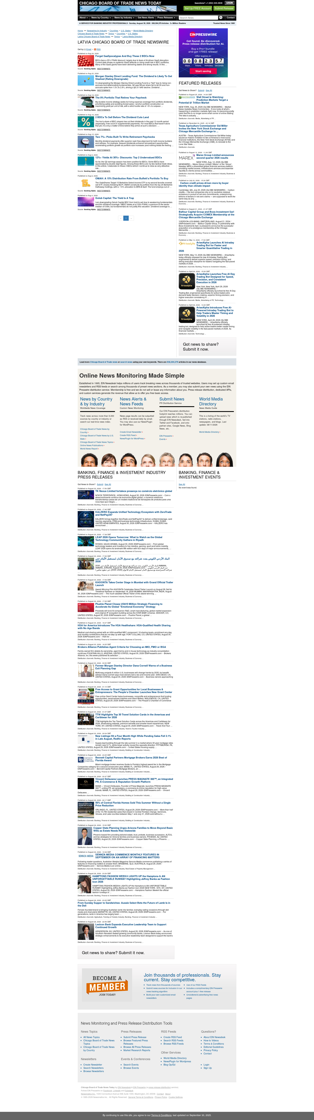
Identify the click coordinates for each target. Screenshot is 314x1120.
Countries (114, 30)
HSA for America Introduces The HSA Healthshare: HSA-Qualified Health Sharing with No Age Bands (124, 626)
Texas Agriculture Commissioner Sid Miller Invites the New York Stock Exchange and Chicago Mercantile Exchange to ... (203, 128)
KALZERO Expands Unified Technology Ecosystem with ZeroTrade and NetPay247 (133, 513)
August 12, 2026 (195, 152)
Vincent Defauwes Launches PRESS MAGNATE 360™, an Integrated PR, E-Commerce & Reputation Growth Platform (134, 780)
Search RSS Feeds (173, 1040)
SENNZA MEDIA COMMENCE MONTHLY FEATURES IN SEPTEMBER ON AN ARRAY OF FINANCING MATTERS (127, 856)
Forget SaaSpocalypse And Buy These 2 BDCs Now (124, 56)
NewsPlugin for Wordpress (177, 1061)
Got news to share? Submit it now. (201, 346)
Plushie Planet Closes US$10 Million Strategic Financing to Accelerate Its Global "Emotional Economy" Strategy (128, 605)
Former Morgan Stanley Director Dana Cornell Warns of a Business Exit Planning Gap (133, 667)
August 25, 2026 (195, 94)
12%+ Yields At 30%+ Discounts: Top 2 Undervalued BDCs (128, 157)
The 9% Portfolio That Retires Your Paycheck (121, 97)
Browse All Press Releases (137, 1047)
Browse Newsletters (93, 1071)
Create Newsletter (92, 1064)
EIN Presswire (165, 435)
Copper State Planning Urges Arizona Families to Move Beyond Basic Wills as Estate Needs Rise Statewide (133, 829)
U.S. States (126, 30)
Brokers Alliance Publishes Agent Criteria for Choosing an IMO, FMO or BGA (122, 647)
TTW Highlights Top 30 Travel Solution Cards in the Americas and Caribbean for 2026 (132, 716)
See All (209, 90)
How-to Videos (211, 1040)
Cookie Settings (176, 1097)
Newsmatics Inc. (88, 1093)
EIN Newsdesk (124, 1087)
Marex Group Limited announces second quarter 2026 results (215, 156)
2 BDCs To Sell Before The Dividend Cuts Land (122, 117)
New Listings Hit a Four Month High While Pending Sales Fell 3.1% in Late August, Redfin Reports (133, 737)
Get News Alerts (146, 17)
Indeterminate (103, 69)
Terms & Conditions (214, 1043)
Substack (129, 1090)
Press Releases (165, 17)
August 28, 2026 (94, 873)
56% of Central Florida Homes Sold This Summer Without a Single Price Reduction (133, 804)
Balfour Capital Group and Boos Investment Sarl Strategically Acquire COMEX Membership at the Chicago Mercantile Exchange (206, 214)
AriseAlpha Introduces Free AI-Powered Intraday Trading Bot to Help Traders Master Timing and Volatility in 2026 (215, 312)
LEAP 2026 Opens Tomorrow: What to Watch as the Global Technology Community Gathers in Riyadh (128, 538)
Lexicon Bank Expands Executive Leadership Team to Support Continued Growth (130, 926)
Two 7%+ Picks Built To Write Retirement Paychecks (125, 137)
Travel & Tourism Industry (134, 729)
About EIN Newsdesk (214, 1037)
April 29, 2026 (194, 271)
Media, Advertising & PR (204, 118)
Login (206, 1064)
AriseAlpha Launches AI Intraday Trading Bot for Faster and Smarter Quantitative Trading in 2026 (206, 247)
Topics (111, 33)
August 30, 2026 (94, 488)
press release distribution (159, 1087)
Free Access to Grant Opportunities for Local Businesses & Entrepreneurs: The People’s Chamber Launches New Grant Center (133, 690)
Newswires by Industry (97, 30)
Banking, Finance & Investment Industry (210, 173)
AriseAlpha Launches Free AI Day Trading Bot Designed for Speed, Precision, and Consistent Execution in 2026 (215, 278)
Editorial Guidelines (214, 1047)
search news (126, 361)
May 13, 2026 (194, 240)
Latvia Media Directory (132, 36)
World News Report (88, 448)
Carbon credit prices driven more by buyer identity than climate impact (204, 184)
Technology (219, 300)
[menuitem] (98, 1042)
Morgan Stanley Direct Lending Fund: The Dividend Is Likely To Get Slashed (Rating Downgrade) (133, 77)
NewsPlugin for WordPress (132, 438)
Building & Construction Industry (137, 750)
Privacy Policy (211, 1050)
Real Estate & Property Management (139, 869)
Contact (231, 17)
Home (80, 30)
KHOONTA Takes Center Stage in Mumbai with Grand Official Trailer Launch (134, 583)
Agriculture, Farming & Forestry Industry (109, 917)
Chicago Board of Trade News (91, 33)
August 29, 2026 (94, 755)
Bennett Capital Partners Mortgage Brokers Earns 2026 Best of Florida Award (131, 759)
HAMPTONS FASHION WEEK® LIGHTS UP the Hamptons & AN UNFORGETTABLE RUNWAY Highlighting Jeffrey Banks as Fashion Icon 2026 (131, 878)
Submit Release (224, 8)
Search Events (131, 1064)
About (82, 17)
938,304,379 (157, 23)
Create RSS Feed (128, 435)
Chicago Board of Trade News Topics (96, 442)
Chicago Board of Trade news (103, 361)
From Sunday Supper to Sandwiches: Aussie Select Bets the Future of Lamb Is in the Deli (124, 904)
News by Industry (123, 17)
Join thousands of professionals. (177, 974)
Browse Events (131, 1067)
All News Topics (91, 1037)
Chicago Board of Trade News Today (120, 3)
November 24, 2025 (196, 123)
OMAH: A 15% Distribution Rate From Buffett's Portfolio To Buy (131, 178)
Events (162, 439)
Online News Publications (91, 445)
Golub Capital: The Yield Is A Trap (114, 198)
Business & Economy (133, 505)
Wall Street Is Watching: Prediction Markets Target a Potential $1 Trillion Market (203, 99)
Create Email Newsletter (130, 431)
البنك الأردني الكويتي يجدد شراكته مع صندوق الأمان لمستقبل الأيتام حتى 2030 (132, 560)
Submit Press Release (134, 1037)
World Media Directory (143, 30)
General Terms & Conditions (140, 1097)
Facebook (107, 1090)
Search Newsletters (93, 1067)
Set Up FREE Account (198, 8)
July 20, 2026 (194, 180)
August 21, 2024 (195, 209)
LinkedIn (117, 1090)
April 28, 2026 (194, 305)
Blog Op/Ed (169, 1064)
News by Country (100, 17)
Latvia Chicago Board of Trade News (94, 36)
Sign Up (208, 1067)
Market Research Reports (136, 1050)
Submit (201, 90)
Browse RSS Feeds (174, 1043)
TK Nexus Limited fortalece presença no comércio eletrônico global (133, 491)
